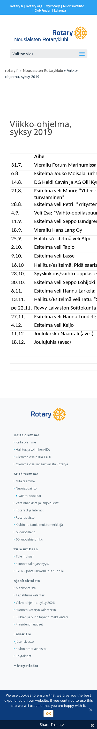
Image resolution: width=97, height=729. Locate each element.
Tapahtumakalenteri (30, 595)
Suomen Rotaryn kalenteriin (36, 610)
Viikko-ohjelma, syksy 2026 (35, 603)
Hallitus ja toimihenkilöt (33, 449)
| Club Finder (41, 10)
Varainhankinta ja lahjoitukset (37, 503)
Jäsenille (22, 634)
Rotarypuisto (25, 517)
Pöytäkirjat (23, 656)
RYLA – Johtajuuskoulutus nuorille (40, 571)
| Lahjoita (58, 10)
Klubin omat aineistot (31, 649)
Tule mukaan (25, 549)
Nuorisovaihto (73, 6)
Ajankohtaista (26, 580)
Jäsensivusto (25, 641)
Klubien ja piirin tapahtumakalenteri (42, 617)
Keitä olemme (26, 435)
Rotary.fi (16, 6)
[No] (90, 709)
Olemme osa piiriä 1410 (33, 457)
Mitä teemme (25, 473)
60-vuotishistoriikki (29, 539)
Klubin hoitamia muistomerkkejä (39, 524)
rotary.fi (12, 70)
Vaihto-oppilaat (29, 496)
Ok (48, 713)
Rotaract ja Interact (29, 510)
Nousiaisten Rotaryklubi (43, 70)
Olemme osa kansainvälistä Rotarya (42, 464)
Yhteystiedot (25, 665)
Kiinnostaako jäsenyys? (32, 564)
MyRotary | (54, 6)
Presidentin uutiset (29, 624)
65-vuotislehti (25, 532)
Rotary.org (34, 6)
